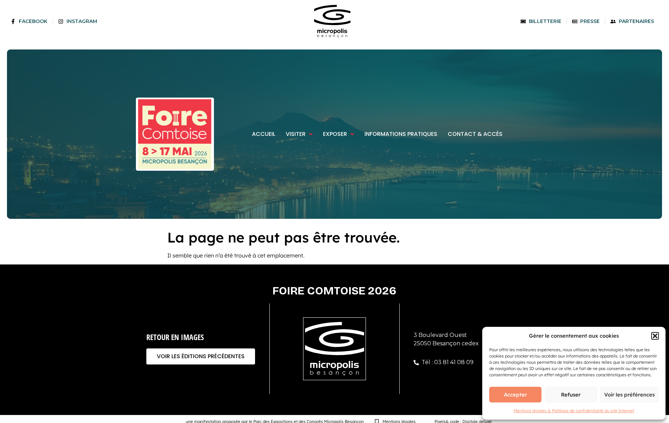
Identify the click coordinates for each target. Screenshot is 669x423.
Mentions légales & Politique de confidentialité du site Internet (574, 410)
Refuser (570, 394)
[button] (655, 335)
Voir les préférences (629, 394)
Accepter (515, 394)
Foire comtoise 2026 (334, 291)
